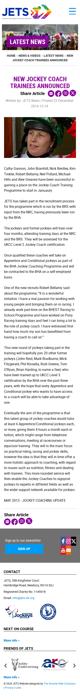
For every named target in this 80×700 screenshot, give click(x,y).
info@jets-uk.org (23, 598)
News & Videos (30, 55)
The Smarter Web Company (60, 683)
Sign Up (24, 549)
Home (11, 55)
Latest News (54, 55)
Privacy (9, 687)
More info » (12, 640)
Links (18, 687)
